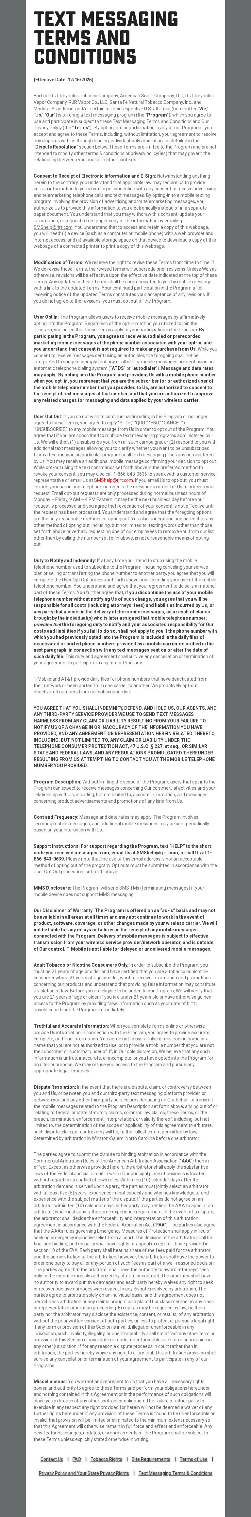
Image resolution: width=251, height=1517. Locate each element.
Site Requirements (151, 1459)
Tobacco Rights (106, 1459)
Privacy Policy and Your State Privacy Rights (84, 1473)
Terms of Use (194, 1459)
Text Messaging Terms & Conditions (175, 1473)
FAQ (77, 1459)
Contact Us (52, 1459)
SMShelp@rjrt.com (113, 480)
